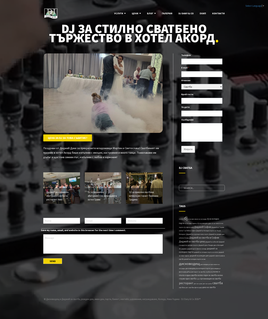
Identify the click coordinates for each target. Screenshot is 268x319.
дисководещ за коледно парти (197, 268)
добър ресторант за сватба (195, 272)
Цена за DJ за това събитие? (67, 138)
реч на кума (198, 284)
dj (186, 218)
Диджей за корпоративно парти (197, 234)
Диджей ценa (203, 245)
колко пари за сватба (207, 275)
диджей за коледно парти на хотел (206, 252)
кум (198, 279)
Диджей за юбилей (212, 242)
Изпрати (188, 149)
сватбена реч (183, 287)
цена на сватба (209, 287)
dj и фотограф (189, 227)
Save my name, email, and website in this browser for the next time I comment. (83, 230)
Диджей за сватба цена (192, 241)
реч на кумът (207, 284)
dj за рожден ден (204, 223)
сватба (217, 283)
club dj (181, 219)
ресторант (186, 283)
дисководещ (189, 263)
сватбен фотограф (195, 287)
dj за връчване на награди (197, 219)
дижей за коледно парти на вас (195, 259)
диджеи (184, 249)
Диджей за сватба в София (204, 237)
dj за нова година (191, 223)
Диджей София (202, 226)
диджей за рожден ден (199, 255)
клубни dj (209, 272)
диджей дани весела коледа (196, 249)
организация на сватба (210, 278)
